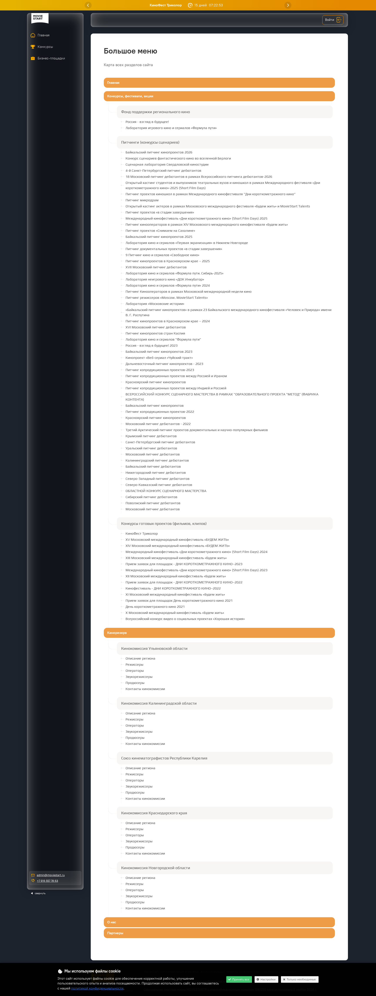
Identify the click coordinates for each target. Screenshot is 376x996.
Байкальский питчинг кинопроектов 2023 (159, 351)
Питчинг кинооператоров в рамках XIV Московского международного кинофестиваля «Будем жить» (207, 224)
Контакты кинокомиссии (145, 689)
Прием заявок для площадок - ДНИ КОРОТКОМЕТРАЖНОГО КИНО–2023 (184, 564)
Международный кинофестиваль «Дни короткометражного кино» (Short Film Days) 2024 (196, 552)
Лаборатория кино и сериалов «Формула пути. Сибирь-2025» (174, 273)
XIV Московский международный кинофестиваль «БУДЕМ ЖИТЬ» (178, 546)
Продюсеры (135, 683)
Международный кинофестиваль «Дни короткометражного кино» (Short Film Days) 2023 (196, 570)
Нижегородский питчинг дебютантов (156, 472)
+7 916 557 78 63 (47, 880)
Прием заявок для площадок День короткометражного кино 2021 (179, 600)
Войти (329, 20)
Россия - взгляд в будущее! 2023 (152, 345)
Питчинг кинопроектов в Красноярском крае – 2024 (168, 321)
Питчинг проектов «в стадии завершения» (160, 212)
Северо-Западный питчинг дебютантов (158, 479)
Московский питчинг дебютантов (153, 454)
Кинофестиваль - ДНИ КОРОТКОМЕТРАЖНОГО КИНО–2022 (173, 588)
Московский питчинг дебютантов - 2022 (158, 424)
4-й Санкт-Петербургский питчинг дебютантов (163, 170)
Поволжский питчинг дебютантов (153, 503)
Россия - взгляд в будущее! (147, 122)
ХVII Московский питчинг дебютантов (156, 267)
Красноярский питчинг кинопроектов (156, 382)
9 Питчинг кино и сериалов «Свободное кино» (162, 255)
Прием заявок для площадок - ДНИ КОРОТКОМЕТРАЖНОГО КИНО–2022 (184, 582)
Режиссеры (134, 664)
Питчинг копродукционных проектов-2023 (160, 370)
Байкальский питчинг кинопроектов (155, 405)
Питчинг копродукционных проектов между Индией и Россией (176, 388)
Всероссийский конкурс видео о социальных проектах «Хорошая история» (185, 619)
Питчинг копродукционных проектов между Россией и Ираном (176, 376)
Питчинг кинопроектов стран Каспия (155, 333)
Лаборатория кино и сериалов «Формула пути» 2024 (168, 285)
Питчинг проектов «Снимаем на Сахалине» (160, 230)
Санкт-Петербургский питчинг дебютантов (160, 442)
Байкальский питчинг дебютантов (153, 466)
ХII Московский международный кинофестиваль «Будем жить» (176, 576)
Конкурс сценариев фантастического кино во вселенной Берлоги (178, 158)
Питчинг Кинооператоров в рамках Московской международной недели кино (189, 291)
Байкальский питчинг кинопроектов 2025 (159, 237)
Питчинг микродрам (142, 200)
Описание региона (140, 658)
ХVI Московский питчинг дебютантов (156, 327)
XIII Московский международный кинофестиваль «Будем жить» (176, 558)
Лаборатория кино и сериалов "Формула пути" (163, 339)
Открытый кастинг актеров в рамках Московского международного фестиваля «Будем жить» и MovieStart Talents (218, 206)
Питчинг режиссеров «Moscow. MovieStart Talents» (167, 298)
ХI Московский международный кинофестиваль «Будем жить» (175, 594)
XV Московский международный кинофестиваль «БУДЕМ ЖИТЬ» (177, 539)
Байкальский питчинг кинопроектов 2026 (159, 152)
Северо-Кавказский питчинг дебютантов (159, 485)
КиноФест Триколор (166, 5)
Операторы (135, 670)
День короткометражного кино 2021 (155, 607)
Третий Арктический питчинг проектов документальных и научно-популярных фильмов (197, 430)
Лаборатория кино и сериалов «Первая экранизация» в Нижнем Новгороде (187, 243)
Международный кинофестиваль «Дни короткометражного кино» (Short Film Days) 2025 (196, 218)
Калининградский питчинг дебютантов (157, 460)
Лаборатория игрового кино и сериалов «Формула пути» (171, 128)
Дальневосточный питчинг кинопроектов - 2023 (164, 364)
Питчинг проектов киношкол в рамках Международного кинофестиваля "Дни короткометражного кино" (210, 194)
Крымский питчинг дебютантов (151, 436)
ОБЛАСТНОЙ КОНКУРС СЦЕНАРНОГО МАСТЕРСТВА (166, 491)
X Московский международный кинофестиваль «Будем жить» (175, 613)
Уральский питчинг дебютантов (151, 448)
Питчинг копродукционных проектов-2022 (160, 412)
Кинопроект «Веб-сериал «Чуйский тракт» (159, 358)
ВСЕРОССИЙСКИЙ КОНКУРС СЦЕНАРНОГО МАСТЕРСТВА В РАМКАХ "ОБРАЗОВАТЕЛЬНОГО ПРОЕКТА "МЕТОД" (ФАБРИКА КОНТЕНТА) (222, 396)
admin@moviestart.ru (51, 875)
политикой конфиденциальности (97, 988)
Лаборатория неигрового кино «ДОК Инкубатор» (165, 279)
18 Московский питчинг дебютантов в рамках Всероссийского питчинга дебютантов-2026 (199, 177)
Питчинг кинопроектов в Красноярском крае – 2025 (168, 261)
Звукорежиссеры (139, 677)
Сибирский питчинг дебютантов (151, 497)
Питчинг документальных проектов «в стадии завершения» (174, 249)
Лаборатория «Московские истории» (155, 304)
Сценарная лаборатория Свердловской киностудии (167, 164)
